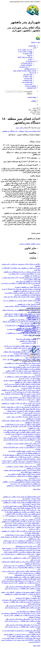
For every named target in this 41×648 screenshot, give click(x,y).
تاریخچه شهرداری (26, 63)
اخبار (34, 47)
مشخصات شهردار (26, 65)
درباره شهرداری (31, 61)
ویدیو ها (29, 55)
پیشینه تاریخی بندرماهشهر (27, 326)
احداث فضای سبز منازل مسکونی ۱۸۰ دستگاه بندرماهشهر (21, 131)
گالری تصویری (27, 53)
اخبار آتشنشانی (31, 88)
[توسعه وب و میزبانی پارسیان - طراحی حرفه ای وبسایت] (35, 363)
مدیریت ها (33, 72)
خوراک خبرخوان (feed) (25, 57)
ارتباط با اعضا (31, 317)
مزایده (38, 244)
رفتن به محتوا (35, 42)
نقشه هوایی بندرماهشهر (28, 332)
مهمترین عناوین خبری (25, 51)
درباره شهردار (23, 67)
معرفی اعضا (32, 319)
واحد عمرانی (28, 78)
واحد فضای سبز (27, 82)
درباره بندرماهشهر (30, 68)
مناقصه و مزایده (30, 86)
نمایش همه (36, 338)
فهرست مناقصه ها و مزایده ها (26, 339)
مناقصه (33, 101)
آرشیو (30, 59)
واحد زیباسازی (27, 76)
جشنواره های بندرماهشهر (28, 341)
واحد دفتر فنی (27, 74)
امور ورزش (28, 84)
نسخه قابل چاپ (35, 112)
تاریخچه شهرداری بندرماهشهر (26, 328)
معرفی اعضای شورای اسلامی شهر (24, 70)
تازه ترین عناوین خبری (25, 49)
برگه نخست (32, 46)
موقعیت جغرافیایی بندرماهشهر (26, 330)
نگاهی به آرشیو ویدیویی (28, 343)
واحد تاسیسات (27, 80)
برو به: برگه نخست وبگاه (28, 315)
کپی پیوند (19, 127)
